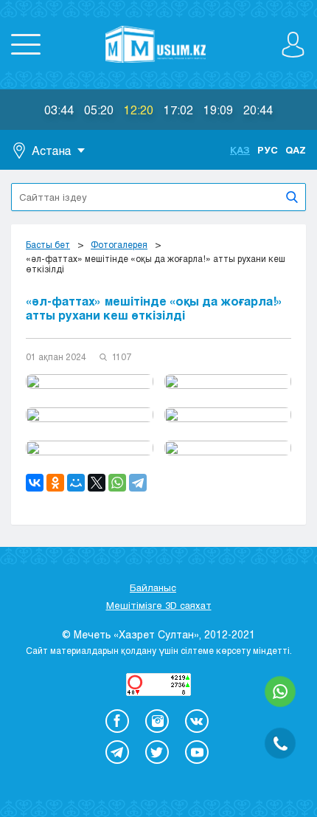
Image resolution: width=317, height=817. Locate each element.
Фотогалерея (119, 244)
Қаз (240, 150)
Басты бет (48, 244)
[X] (96, 483)
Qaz (295, 150)
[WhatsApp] (117, 483)
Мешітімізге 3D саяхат (159, 605)
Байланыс (153, 587)
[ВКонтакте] (34, 483)
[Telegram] (138, 483)
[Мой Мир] (76, 483)
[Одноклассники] (55, 483)
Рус (267, 150)
